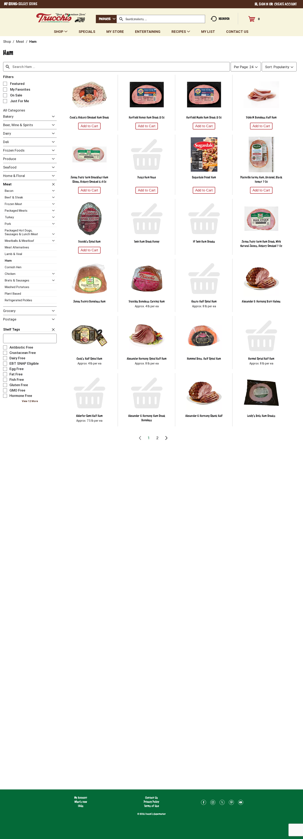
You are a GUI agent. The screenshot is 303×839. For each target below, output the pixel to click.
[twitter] (222, 803)
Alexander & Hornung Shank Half (204, 416)
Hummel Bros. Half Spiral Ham (204, 358)
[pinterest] (231, 803)
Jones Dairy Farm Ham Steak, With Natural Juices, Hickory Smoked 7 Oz (261, 243)
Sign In (263, 4)
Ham (32, 41)
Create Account (285, 4)
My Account (80, 797)
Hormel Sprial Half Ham (261, 358)
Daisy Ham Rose (146, 177)
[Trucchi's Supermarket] (61, 16)
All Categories (14, 110)
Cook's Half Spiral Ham (89, 358)
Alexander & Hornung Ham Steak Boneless (146, 418)
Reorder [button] (224, 19)
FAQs (80, 806)
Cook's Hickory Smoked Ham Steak (89, 117)
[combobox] (106, 19)
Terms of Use (151, 806)
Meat (20, 41)
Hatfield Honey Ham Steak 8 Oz (146, 117)
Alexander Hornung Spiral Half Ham (147, 358)
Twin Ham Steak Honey (146, 241)
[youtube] (240, 803)
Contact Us (151, 797)
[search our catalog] (121, 19)
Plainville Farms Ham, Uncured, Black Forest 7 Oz (261, 179)
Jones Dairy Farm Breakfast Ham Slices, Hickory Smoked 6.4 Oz (89, 179)
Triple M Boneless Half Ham (261, 117)
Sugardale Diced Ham (204, 177)
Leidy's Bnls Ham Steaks (261, 416)
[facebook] (203, 803)
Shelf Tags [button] (11, 329)
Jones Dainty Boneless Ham (89, 301)
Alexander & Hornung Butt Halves (261, 301)
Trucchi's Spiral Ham (89, 241)
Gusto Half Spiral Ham (204, 301)
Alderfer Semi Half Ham (89, 416)
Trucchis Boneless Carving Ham (147, 301)
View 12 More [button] (30, 401)
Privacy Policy (151, 802)
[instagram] (212, 803)
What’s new (80, 802)
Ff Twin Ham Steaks (204, 241)
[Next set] (166, 438)
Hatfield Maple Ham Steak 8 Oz (204, 117)
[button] (52, 116)
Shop (7, 41)
